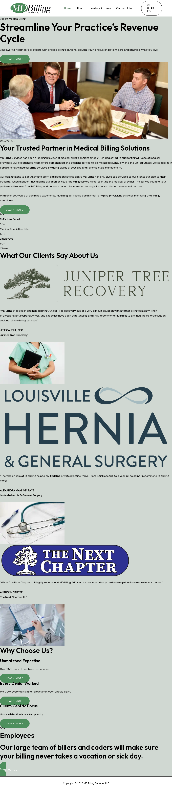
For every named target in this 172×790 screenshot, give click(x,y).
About (80, 8)
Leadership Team (100, 8)
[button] (151, 8)
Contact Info (124, 8)
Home (67, 8)
